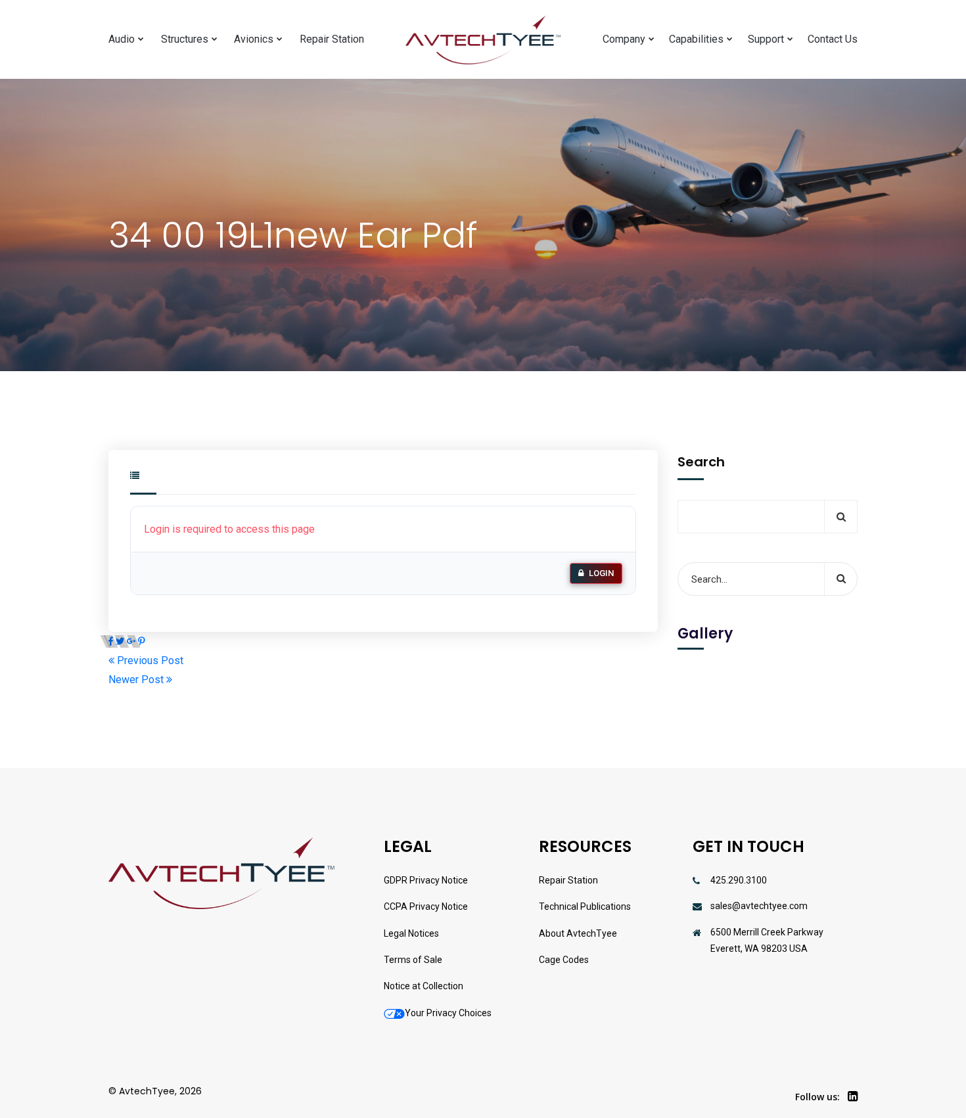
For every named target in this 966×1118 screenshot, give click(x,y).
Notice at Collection (423, 986)
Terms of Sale (413, 959)
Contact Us (833, 39)
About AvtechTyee (578, 933)
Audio (121, 39)
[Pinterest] (141, 641)
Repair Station (332, 39)
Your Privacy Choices (448, 1013)
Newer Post (137, 679)
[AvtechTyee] (483, 39)
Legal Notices (411, 933)
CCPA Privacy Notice (426, 906)
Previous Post (148, 660)
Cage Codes (564, 959)
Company (624, 39)
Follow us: (817, 1096)
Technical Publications (585, 906)
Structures (184, 39)
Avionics (253, 39)
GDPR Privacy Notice (426, 880)
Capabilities (696, 39)
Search (701, 462)
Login (601, 573)
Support (766, 39)
